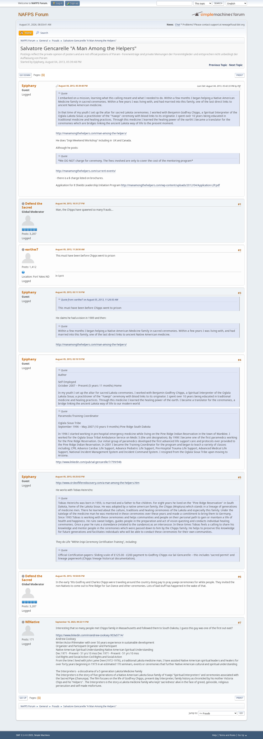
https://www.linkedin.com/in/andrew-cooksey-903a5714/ (89, 635)
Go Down (25, 75)
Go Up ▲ (242, 735)
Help (214, 735)
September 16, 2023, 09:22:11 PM (72, 621)
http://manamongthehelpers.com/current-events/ (86, 171)
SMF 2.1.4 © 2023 (24, 735)
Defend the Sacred (32, 205)
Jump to (193, 713)
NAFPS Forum (33, 14)
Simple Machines (42, 735)
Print (239, 75)
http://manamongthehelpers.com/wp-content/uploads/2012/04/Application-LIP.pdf (170, 185)
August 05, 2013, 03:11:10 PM (70, 292)
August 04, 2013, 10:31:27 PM (70, 203)
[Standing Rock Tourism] (23, 272)
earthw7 (31, 249)
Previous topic (218, 65)
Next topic (236, 65)
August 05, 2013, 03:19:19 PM (70, 359)
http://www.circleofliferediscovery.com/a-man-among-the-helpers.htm (97, 483)
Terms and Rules (227, 735)
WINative (32, 622)
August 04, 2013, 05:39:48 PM (73, 85)
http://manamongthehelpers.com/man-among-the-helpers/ (91, 133)
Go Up (23, 697)
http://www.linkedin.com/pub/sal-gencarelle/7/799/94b (88, 462)
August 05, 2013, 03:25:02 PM (70, 476)
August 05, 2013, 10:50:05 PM (70, 575)
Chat (177, 24)
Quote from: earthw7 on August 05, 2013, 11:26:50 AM (89, 299)
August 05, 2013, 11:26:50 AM (70, 249)
